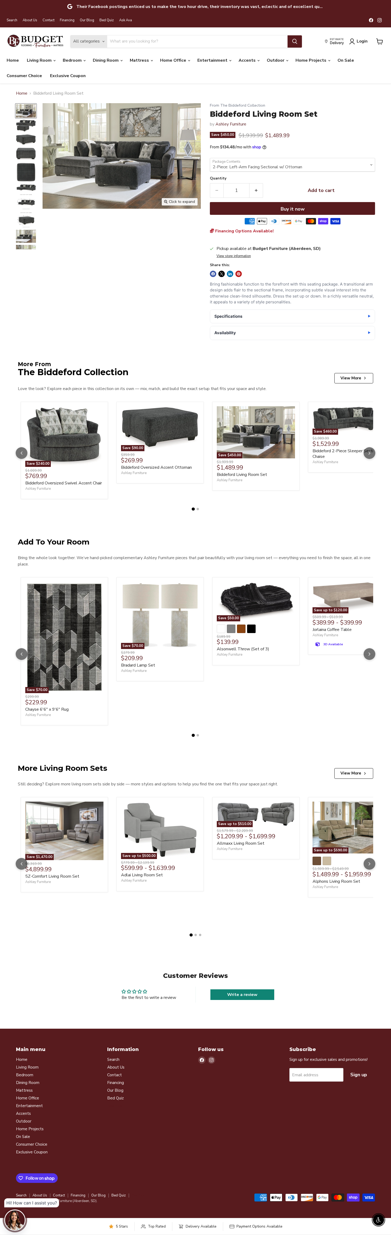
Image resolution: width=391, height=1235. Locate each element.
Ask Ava (125, 20)
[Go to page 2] (198, 509)
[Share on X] (221, 274)
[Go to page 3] (200, 935)
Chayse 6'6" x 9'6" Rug (47, 709)
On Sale (346, 60)
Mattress (140, 60)
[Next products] (369, 453)
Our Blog (87, 20)
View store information (234, 256)
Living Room (40, 60)
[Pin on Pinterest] (238, 274)
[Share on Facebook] (213, 274)
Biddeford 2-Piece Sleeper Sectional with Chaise (351, 453)
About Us (30, 20)
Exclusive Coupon (68, 76)
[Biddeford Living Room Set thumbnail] (25, 111)
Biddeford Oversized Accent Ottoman (156, 467)
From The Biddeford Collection (237, 105)
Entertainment (212, 60)
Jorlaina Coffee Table (332, 630)
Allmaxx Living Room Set (240, 843)
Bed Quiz (106, 20)
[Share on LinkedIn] (230, 274)
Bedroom (73, 60)
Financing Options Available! (244, 231)
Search (12, 20)
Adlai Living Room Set (142, 875)
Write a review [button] (242, 995)
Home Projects (311, 60)
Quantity (218, 178)
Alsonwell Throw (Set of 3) (243, 649)
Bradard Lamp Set (138, 665)
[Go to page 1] (193, 509)
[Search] (295, 41)
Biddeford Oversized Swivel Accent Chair (63, 483)
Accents (248, 60)
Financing (67, 20)
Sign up (358, 1074)
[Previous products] (21, 453)
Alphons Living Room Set (336, 881)
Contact (49, 20)
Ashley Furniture (230, 124)
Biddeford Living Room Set (242, 475)
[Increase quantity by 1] (256, 190)
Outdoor (276, 60)
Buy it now (293, 209)
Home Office (173, 60)
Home (13, 60)
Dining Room (106, 60)
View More (350, 378)
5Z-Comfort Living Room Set (52, 876)
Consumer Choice (24, 76)
